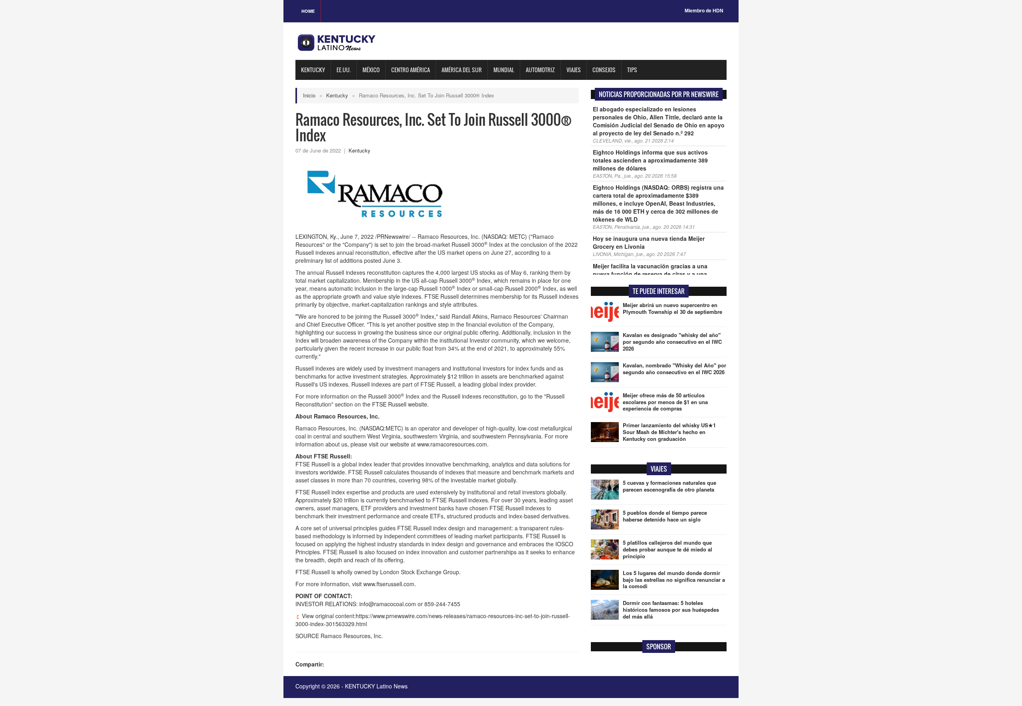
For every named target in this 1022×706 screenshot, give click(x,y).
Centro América (410, 69)
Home (308, 11)
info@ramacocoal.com (387, 604)
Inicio (309, 95)
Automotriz (540, 69)
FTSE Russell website (399, 404)
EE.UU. (344, 69)
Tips (632, 69)
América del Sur (462, 69)
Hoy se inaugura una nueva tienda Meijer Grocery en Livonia (649, 242)
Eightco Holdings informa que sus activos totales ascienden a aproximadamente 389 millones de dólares (650, 160)
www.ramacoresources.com (452, 444)
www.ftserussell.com (388, 584)
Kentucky (313, 69)
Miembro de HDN (704, 11)
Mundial (503, 69)
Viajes (573, 69)
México (371, 69)
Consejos (604, 69)
